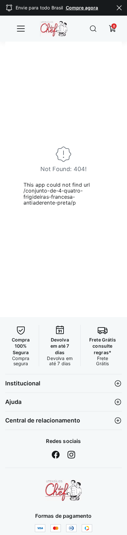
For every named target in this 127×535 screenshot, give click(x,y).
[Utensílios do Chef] (63, 490)
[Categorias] (21, 28)
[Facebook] (56, 454)
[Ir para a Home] (58, 28)
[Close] (119, 8)
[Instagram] (71, 454)
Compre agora (82, 7)
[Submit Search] (93, 28)
